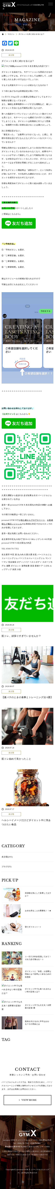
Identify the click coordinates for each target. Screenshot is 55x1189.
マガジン (11, 34)
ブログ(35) (6, 867)
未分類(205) (7, 857)
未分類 (11, 55)
